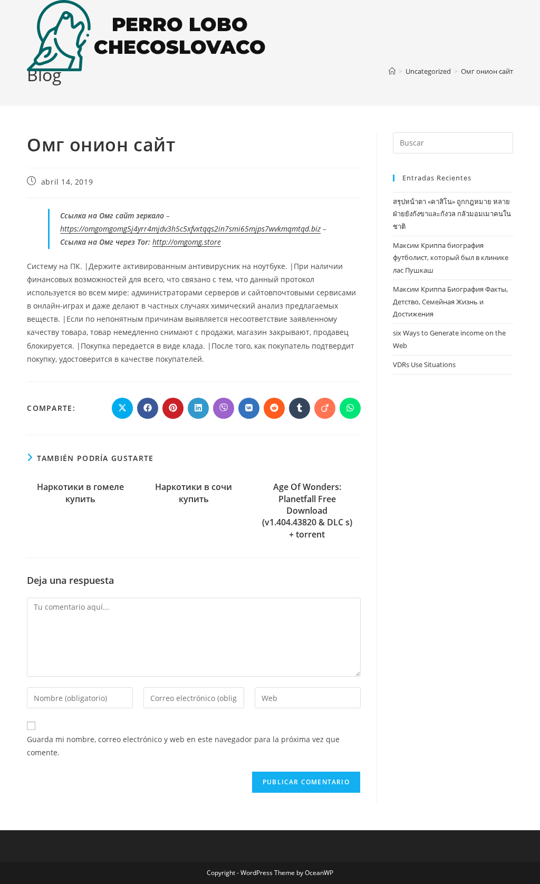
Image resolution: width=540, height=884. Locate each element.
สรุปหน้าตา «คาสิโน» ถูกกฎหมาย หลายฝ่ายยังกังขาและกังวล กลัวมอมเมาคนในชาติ (452, 214)
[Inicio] (392, 71)
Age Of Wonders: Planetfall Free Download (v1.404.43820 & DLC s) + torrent (307, 510)
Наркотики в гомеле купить (80, 492)
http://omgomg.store (186, 242)
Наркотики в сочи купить (193, 492)
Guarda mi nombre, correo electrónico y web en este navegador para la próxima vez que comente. (183, 745)
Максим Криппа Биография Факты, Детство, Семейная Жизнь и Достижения (450, 301)
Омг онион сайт (487, 71)
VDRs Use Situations (424, 364)
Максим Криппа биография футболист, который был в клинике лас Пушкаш (450, 258)
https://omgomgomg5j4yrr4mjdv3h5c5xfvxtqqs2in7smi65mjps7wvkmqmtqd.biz (190, 229)
